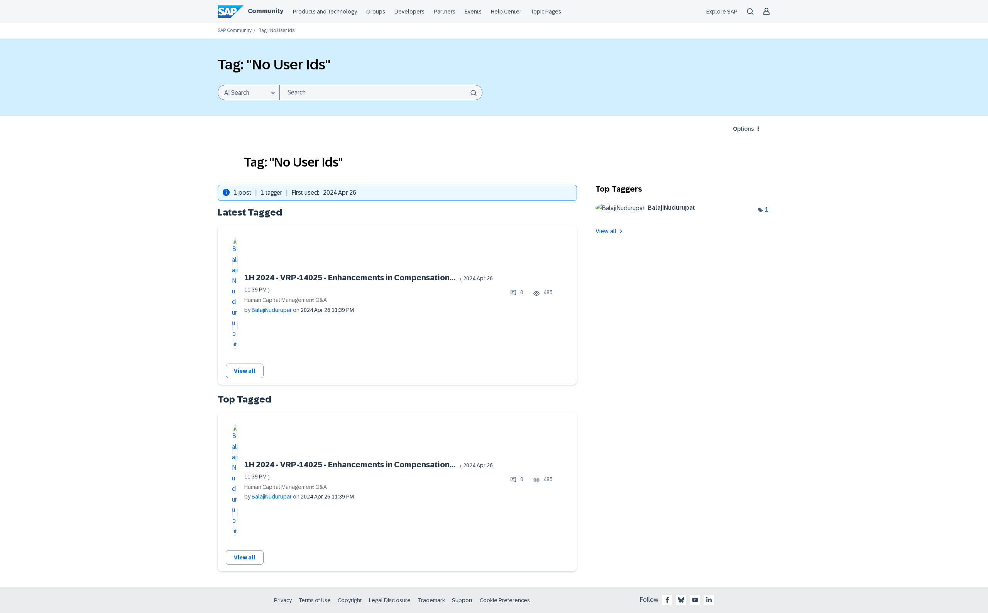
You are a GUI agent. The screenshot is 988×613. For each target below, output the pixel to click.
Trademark (431, 600)
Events (473, 11)
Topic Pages (546, 11)
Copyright (350, 600)
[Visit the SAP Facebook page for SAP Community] (667, 600)
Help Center (506, 11)
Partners (444, 11)
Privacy (283, 600)
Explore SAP (722, 11)
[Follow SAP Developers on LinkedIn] (709, 600)
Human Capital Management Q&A (285, 300)
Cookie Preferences (505, 600)
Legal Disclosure (390, 600)
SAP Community (235, 30)
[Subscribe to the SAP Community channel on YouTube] (695, 600)
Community (265, 11)
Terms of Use (315, 600)
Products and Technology (325, 11)
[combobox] (380, 92)
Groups (375, 11)
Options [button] (743, 129)
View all (244, 371)
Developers (409, 11)
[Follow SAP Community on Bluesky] (681, 600)
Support (462, 600)
